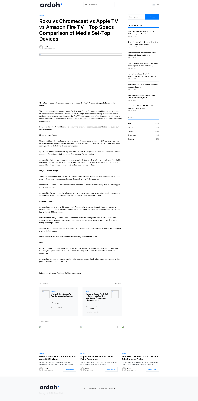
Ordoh (46, 46)
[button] (155, 5)
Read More (70, 369)
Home (84, 389)
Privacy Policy (102, 389)
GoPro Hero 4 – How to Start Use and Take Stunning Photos (140, 357)
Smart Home (132, 135)
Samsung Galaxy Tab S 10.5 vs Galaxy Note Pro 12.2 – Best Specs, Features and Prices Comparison (97, 297)
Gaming (130, 127)
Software (131, 139)
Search (152, 17)
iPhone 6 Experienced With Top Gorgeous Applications (62, 295)
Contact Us (112, 389)
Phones (41, 15)
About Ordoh (92, 389)
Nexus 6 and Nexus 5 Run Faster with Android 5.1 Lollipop (57, 357)
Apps (129, 123)
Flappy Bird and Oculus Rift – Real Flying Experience (97, 357)
